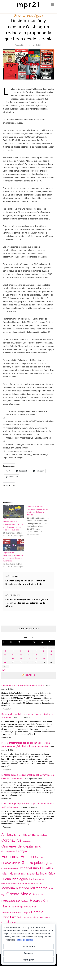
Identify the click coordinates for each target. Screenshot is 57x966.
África (11, 922)
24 (5, 662)
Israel (23, 873)
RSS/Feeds (29, 675)
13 (28, 655)
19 (21, 659)
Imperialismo (29, 867)
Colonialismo (42, 835)
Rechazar (28, 953)
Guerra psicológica (29, 16)
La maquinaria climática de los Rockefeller (22, 685)
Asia (24, 834)
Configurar (28, 960)
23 (51, 659)
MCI (40, 883)
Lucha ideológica (14, 878)
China (32, 834)
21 (36, 659)
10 (5, 655)
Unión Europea (11, 917)
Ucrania (37, 911)
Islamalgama (10, 873)
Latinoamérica (45, 873)
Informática (46, 868)
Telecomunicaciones (11, 912)
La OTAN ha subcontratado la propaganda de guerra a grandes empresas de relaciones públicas (13, 524)
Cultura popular (8, 851)
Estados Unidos (10, 863)
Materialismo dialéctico (10, 883)
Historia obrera (13, 868)
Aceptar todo (28, 946)
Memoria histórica (15, 887)
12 (21, 655)
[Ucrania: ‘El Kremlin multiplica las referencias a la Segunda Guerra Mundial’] (39, 520)
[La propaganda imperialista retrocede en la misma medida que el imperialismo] (13, 545)
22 (44, 659)
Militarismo (38, 887)
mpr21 (28, 5)
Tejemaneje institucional (24, 906)
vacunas (45, 917)
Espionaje (39, 857)
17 (5, 659)
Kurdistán (31, 873)
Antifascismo (10, 834)
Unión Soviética (30, 917)
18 (13, 659)
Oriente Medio (18, 893)
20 (28, 659)
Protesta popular (10, 900)
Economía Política (17, 856)
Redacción (19, 45)
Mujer (3, 895)
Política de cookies (24, 940)
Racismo (24, 901)
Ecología (21, 851)
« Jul (3, 670)
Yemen (3, 923)
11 (13, 655)
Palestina (38, 894)
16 (51, 655)
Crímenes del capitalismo (21, 845)
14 (36, 655)
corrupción (27, 841)
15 (44, 655)
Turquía (26, 912)
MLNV (51, 888)
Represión (39, 900)
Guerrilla (4, 868)
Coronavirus (11, 840)
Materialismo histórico (28, 883)
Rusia (5, 905)
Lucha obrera (36, 879)
